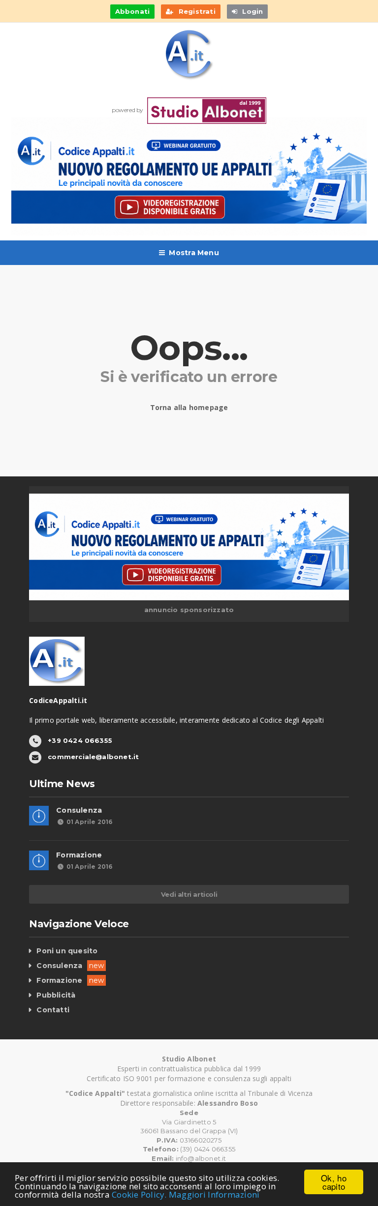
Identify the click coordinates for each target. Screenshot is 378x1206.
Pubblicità (55, 995)
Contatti (52, 1009)
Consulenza (79, 810)
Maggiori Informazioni (214, 1194)
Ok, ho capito (333, 1182)
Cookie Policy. (139, 1194)
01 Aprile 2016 (89, 821)
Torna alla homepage (189, 407)
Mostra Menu (194, 252)
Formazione (79, 855)
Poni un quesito (66, 950)
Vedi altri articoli (189, 894)
